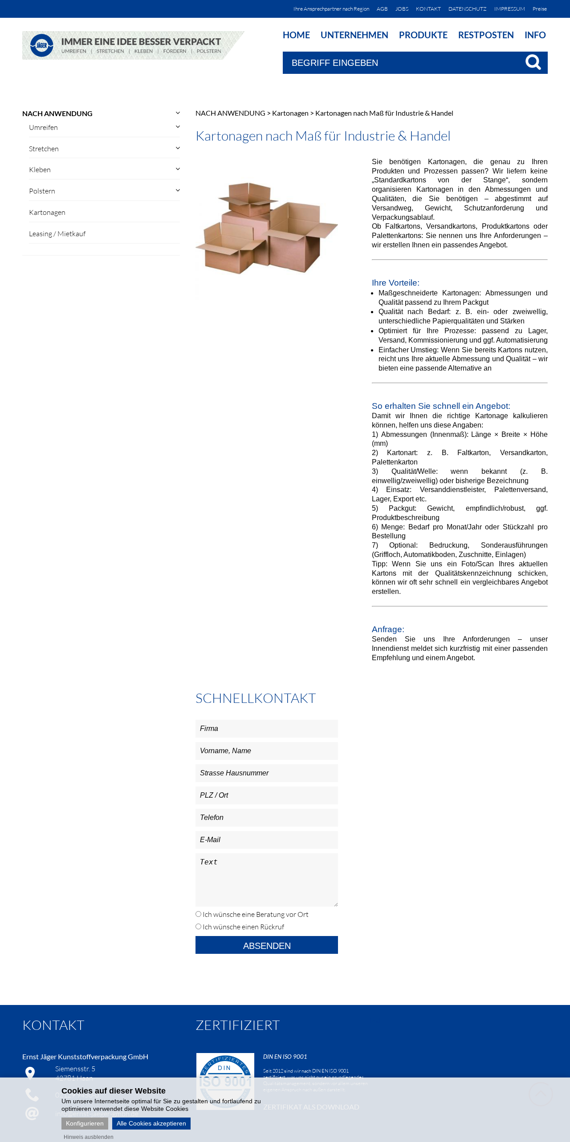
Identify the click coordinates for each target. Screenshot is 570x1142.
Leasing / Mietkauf (57, 233)
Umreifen (43, 127)
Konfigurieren (85, 1123)
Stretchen (44, 148)
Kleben (40, 169)
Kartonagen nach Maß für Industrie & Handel (384, 113)
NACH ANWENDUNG (57, 113)
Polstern (42, 190)
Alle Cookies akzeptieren (151, 1123)
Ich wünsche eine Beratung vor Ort (255, 914)
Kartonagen (47, 212)
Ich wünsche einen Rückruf (242, 926)
